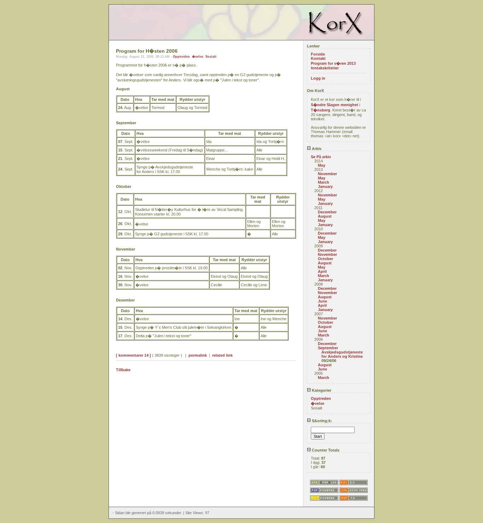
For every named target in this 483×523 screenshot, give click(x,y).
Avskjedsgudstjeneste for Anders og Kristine (342, 354)
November (327, 174)
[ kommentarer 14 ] (133, 355)
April (322, 271)
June (322, 301)
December (327, 212)
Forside (318, 54)
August (325, 216)
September (328, 348)
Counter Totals (325, 450)
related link (222, 355)
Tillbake (123, 370)
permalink (197, 355)
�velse (197, 56)
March (323, 182)
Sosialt (210, 56)
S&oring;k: (321, 421)
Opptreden (181, 56)
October (325, 259)
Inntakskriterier (325, 68)
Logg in (318, 78)
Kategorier (321, 390)
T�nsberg (320, 110)
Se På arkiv (321, 157)
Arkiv (316, 148)
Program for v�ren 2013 (333, 63)
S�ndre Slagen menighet (334, 105)
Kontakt (318, 58)
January (325, 186)
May (321, 165)
